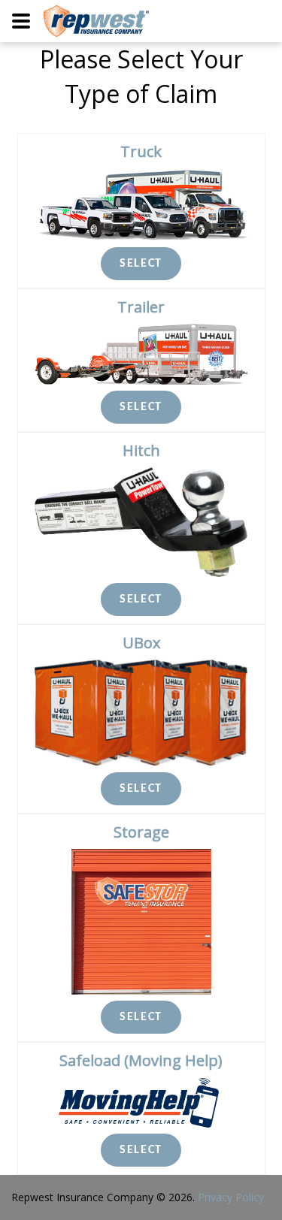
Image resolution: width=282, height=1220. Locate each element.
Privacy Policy (231, 1197)
